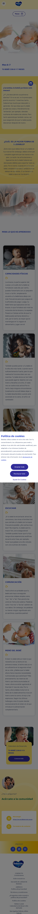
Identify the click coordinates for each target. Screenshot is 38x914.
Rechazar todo (19, 474)
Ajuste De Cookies (19, 479)
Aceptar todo (19, 467)
